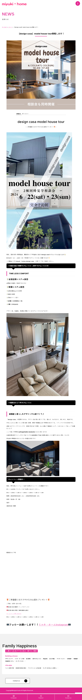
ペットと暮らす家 (9, 668)
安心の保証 (52, 658)
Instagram (14, 697)
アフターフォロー (61, 658)
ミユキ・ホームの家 (19, 658)
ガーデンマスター (20, 661)
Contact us (16, 681)
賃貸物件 (76, 658)
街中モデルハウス (37, 658)
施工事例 (28, 658)
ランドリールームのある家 (34, 668)
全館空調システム (9, 661)
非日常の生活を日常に (21, 668)
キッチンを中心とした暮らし (50, 668)
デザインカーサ (9, 658)
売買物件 (69, 658)
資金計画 (45, 658)
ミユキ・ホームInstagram (53, 624)
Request (41, 697)
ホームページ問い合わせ (13, 613)
